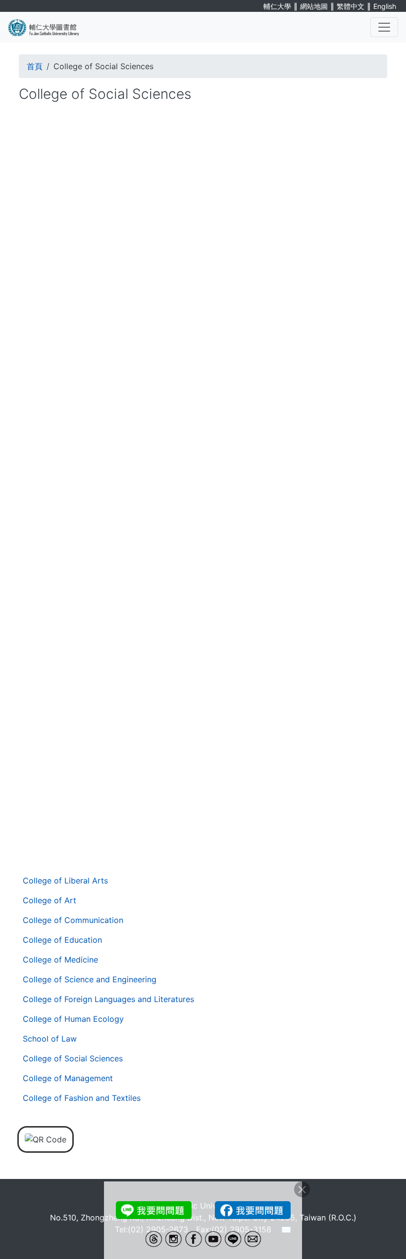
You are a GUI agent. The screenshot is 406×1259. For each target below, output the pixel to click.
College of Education (62, 940)
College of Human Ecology (73, 1019)
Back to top (378, 1232)
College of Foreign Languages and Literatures (108, 999)
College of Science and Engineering (89, 979)
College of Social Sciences (73, 1058)
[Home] (49, 27)
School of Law (50, 1039)
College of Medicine (60, 960)
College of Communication (73, 920)
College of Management (68, 1078)
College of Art (49, 900)
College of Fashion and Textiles (82, 1098)
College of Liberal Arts (65, 880)
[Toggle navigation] (384, 27)
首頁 (35, 66)
